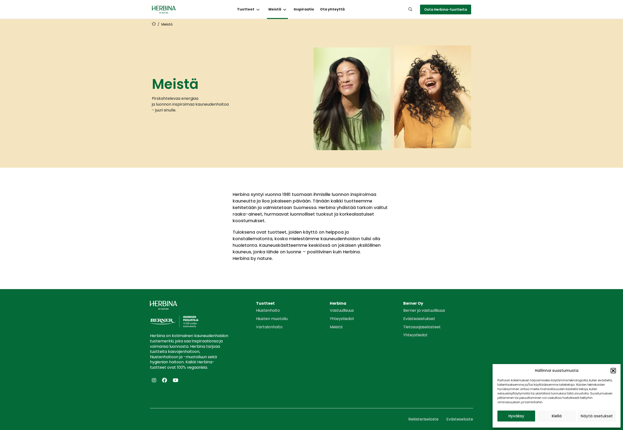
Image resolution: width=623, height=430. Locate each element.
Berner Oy (413, 303)
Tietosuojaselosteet (422, 327)
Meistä (274, 9)
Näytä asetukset (597, 416)
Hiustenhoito (268, 310)
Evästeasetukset (419, 318)
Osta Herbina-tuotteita (445, 9)
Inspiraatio (304, 9)
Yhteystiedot (342, 318)
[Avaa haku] (410, 9)
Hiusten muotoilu (272, 318)
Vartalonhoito (269, 327)
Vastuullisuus (342, 310)
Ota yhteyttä (332, 9)
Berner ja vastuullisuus (424, 310)
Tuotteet (245, 9)
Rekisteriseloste (423, 419)
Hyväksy (516, 416)
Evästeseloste (459, 419)
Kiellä (557, 416)
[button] (613, 370)
